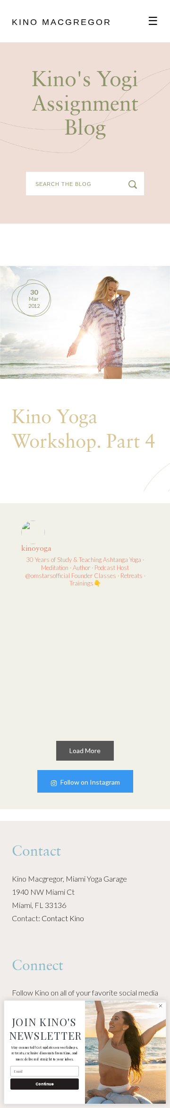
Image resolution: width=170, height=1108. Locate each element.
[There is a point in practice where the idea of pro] (51, 696)
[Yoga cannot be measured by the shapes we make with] (119, 629)
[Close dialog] (160, 1005)
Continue (44, 1083)
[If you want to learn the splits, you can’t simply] (51, 629)
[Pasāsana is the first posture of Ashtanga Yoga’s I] (119, 696)
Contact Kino (63, 918)
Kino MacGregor (61, 22)
